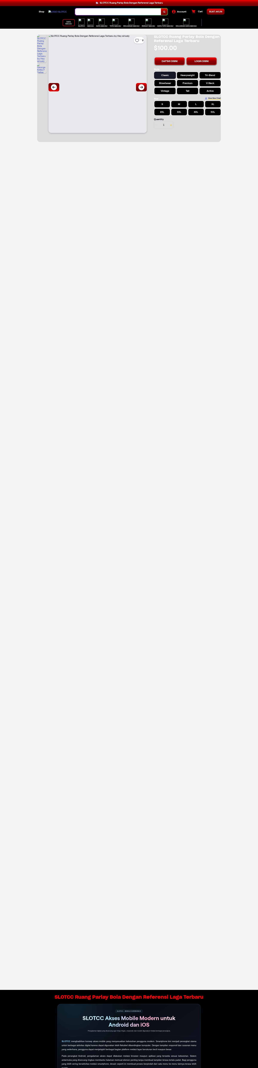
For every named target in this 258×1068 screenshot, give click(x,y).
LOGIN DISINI (202, 61)
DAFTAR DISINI (170, 61)
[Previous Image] (54, 87)
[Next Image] (141, 87)
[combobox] (118, 11)
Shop (41, 11)
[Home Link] (58, 11)
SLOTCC (66, 1041)
